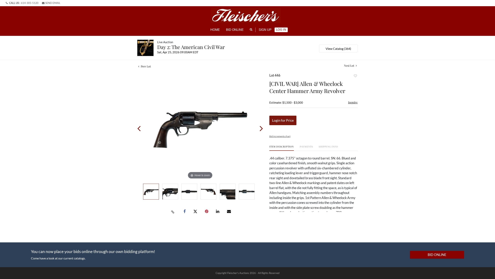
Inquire (353, 102)
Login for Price (283, 120)
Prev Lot (145, 66)
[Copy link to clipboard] (173, 211)
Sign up (265, 29)
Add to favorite (355, 76)
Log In (281, 29)
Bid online (235, 29)
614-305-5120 (29, 2)
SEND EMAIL (52, 2)
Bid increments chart (279, 136)
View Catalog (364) (338, 48)
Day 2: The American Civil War (191, 47)
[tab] (281, 148)
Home (215, 29)
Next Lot (349, 65)
